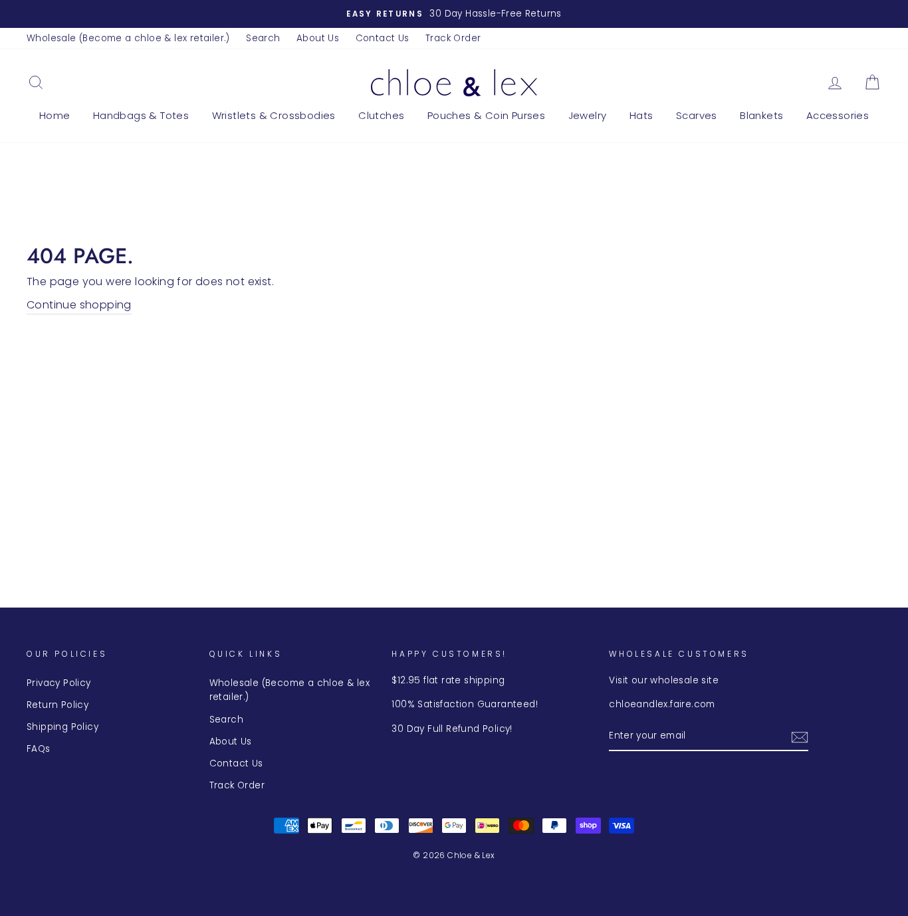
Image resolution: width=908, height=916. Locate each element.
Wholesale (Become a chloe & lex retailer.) (128, 38)
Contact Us (382, 38)
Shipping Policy (62, 727)
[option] (454, 14)
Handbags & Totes (141, 115)
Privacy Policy (59, 683)
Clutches (381, 115)
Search (263, 38)
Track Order (453, 38)
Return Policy (57, 705)
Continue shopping (79, 304)
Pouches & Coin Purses (486, 115)
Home (54, 115)
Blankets (761, 115)
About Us (317, 38)
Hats (641, 115)
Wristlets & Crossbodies (274, 115)
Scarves (696, 115)
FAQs (39, 749)
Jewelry (587, 115)
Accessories (837, 115)
